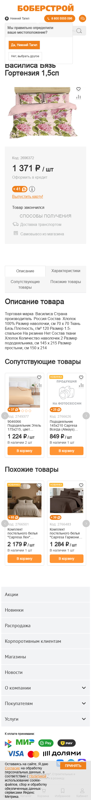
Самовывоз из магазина (42, 234)
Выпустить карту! (27, 196)
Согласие (12, 768)
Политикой (37, 776)
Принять (73, 766)
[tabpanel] (24, 392)
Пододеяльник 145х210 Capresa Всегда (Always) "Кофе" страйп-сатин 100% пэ (66, 425)
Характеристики (65, 271)
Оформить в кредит (29, 177)
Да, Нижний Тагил (24, 45)
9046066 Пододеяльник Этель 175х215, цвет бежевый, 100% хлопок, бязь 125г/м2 (24, 425)
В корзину (24, 451)
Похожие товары (65, 282)
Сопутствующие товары (25, 284)
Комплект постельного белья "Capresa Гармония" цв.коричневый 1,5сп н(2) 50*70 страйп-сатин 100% (66, 533)
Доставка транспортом (40, 225)
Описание (25, 271)
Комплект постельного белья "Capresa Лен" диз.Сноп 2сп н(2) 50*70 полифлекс (23, 533)
